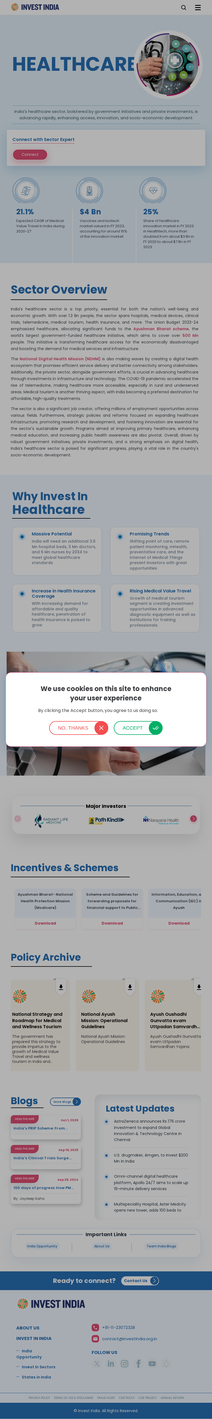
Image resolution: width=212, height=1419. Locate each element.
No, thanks (73, 728)
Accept (133, 728)
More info (166, 711)
